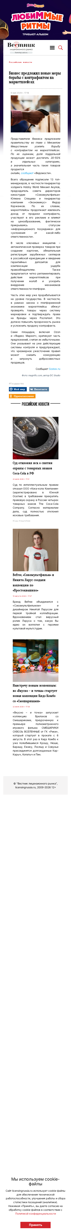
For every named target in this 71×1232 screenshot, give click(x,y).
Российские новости (20, 62)
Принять (35, 1225)
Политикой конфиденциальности (35, 1213)
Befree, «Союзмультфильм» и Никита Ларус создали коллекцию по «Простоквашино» (33, 582)
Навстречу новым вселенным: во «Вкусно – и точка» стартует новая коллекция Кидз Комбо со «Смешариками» (35, 693)
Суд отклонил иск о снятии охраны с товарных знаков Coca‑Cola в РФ (32, 468)
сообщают (27, 173)
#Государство (16, 383)
